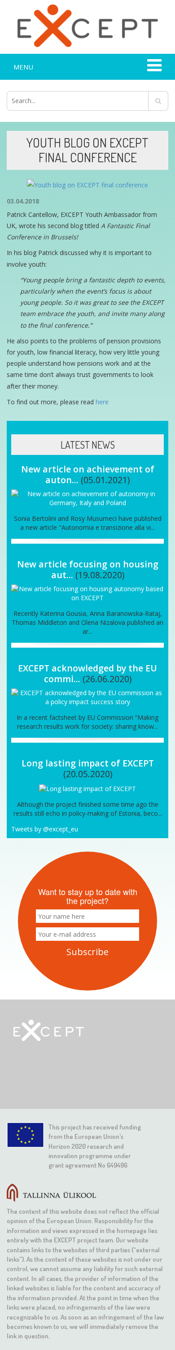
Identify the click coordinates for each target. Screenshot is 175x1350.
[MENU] (153, 66)
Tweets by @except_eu (44, 829)
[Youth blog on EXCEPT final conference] (87, 184)
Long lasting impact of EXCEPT (88, 763)
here (102, 402)
